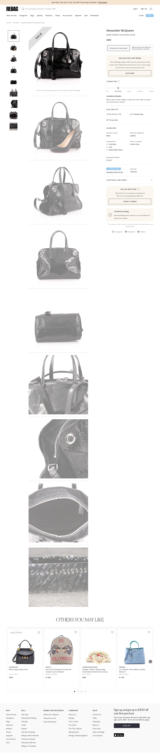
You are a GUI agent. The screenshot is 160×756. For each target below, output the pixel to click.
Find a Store (73, 721)
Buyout (24, 728)
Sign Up (144, 9)
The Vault (72, 725)
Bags (32, 15)
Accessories (67, 15)
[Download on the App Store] (119, 735)
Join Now (130, 73)
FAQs (95, 718)
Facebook (131, 232)
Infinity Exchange (28, 732)
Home (8, 23)
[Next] (150, 661)
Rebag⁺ (71, 718)
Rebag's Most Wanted (30, 735)
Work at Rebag (98, 732)
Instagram (119, 232)
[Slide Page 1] (75, 691)
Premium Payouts (28, 739)
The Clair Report (75, 728)
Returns (96, 725)
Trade (141, 15)
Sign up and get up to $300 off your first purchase (131, 711)
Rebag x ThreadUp (28, 746)
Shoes (57, 15)
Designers (23, 15)
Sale (86, 15)
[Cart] (151, 9)
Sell (150, 16)
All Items (16, 23)
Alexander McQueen (120, 30)
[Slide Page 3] (82, 691)
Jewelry (40, 15)
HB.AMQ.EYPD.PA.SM (114, 172)
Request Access (50, 718)
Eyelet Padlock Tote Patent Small (120, 34)
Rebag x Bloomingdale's (78, 735)
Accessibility (98, 735)
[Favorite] (39, 632)
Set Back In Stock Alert (118, 48)
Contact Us (97, 714)
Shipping (96, 721)
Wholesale (94, 15)
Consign (24, 721)
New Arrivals (11, 15)
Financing (96, 728)
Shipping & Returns (116, 180)
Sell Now (24, 714)
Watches (49, 15)
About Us (72, 714)
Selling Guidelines (28, 742)
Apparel (78, 15)
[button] (58, 56)
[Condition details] (119, 81)
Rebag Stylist (74, 732)
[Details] (138, 189)
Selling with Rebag (28, 718)
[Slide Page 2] (78, 691)
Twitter (142, 232)
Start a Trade (130, 201)
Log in (135, 9)
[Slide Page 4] (85, 691)
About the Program (51, 714)
